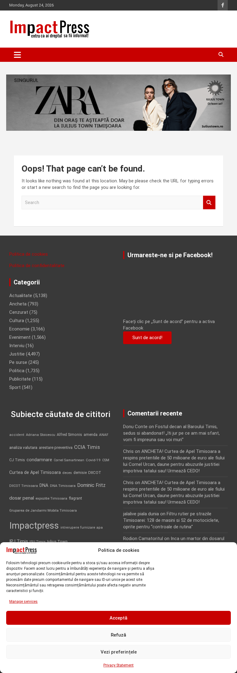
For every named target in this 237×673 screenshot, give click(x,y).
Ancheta (18, 304)
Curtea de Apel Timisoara (35, 472)
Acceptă (118, 618)
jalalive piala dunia (141, 514)
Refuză (118, 635)
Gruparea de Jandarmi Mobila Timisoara (43, 510)
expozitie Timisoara (51, 498)
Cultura (16, 320)
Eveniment (20, 337)
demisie (80, 473)
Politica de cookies (28, 254)
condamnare (39, 459)
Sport (15, 387)
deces (67, 473)
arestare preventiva (56, 447)
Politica (16, 370)
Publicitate (20, 379)
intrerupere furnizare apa (81, 528)
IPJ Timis (18, 541)
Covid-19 (93, 460)
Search (209, 203)
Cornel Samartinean (69, 460)
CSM (105, 460)
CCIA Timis (87, 447)
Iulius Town (57, 541)
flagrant (75, 498)
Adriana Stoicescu (40, 435)
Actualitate (20, 295)
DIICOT (94, 472)
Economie (19, 329)
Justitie (17, 354)
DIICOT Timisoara (23, 486)
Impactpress (34, 525)
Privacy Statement (118, 665)
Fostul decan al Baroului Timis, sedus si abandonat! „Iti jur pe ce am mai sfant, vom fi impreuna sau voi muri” (171, 433)
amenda (91, 434)
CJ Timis (17, 460)
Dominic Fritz (91, 485)
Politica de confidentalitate (36, 265)
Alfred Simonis (69, 434)
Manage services (23, 601)
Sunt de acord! (147, 337)
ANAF (103, 434)
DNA (44, 485)
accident (16, 435)
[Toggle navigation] (17, 55)
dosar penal (21, 498)
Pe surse (18, 362)
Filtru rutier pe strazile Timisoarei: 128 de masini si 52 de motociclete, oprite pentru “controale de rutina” (171, 520)
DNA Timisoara (63, 485)
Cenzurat (18, 312)
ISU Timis (38, 541)
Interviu (16, 345)
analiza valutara (23, 447)
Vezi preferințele (119, 652)
